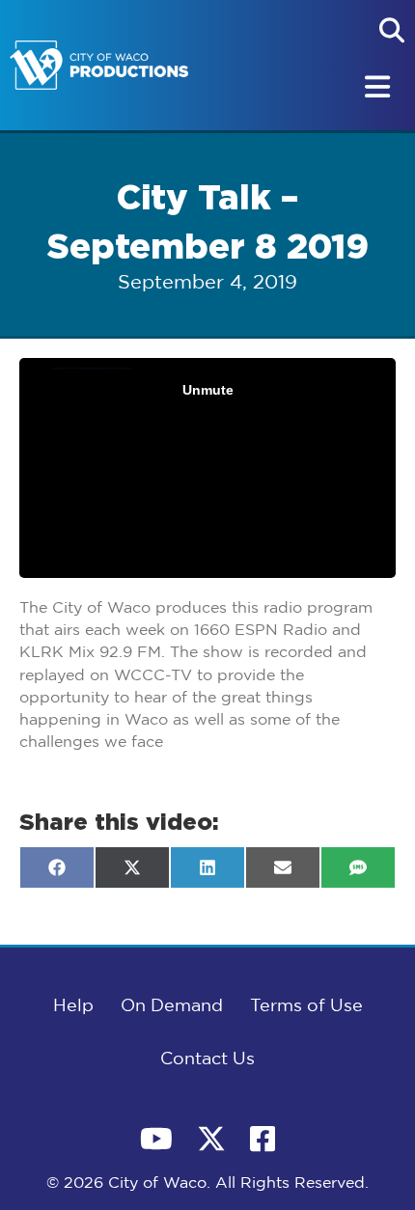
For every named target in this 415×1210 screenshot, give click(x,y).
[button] (391, 29)
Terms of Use (306, 1006)
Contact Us (207, 1059)
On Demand (172, 1006)
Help (73, 1006)
